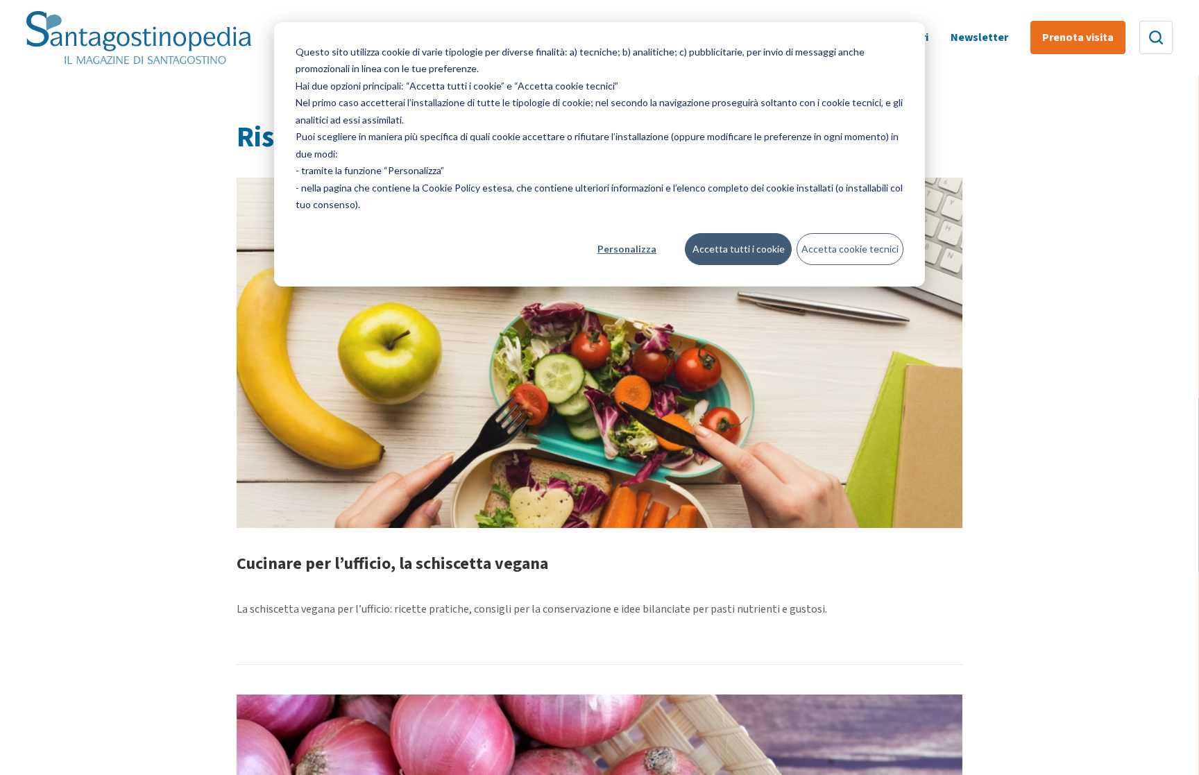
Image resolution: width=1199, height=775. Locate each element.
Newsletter (979, 37)
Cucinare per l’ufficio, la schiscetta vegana (392, 564)
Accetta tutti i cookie (738, 249)
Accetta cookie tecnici (850, 249)
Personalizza (626, 249)
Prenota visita (1078, 37)
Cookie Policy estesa (467, 188)
